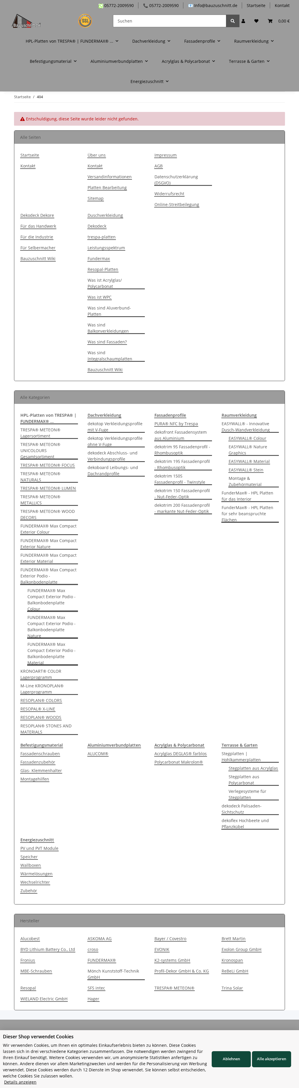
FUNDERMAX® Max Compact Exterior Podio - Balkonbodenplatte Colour (51, 600)
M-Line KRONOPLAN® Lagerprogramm (42, 689)
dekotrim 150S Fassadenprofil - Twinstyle (179, 479)
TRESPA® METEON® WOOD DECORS (47, 514)
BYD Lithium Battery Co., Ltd (47, 949)
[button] (243, 21)
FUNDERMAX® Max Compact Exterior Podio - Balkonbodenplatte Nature (51, 627)
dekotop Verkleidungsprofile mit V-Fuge (115, 427)
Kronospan (232, 960)
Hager (93, 998)
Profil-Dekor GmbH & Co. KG (181, 971)
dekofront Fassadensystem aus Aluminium (180, 435)
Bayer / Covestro (170, 938)
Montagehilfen (34, 779)
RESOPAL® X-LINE (37, 709)
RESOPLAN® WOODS (40, 717)
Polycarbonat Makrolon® (178, 762)
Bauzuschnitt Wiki (37, 258)
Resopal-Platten (103, 269)
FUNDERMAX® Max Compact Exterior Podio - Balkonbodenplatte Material (51, 653)
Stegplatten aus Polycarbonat (244, 780)
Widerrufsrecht (169, 193)
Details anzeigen (20, 1082)
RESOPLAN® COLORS (41, 700)
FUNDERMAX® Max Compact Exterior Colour (48, 529)
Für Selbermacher (37, 247)
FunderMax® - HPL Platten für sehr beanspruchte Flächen (247, 514)
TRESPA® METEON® (174, 988)
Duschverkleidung (105, 215)
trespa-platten (102, 237)
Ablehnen (231, 1058)
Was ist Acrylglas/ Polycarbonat (105, 283)
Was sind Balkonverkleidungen (108, 328)
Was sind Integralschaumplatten (110, 355)
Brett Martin (234, 938)
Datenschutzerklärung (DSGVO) (176, 180)
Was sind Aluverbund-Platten (109, 311)
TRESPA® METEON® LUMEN (48, 488)
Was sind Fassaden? (107, 342)
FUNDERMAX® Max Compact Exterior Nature (48, 543)
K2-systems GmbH (172, 960)
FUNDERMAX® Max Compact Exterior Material (48, 558)
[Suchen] (232, 21)
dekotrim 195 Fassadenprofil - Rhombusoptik (182, 464)
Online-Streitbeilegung (176, 204)
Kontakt (282, 5)
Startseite (256, 5)
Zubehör (28, 890)
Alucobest (30, 938)
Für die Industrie (36, 237)
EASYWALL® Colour (247, 438)
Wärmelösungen (36, 873)
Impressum (165, 155)
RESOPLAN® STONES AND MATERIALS (46, 729)
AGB (158, 166)
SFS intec (96, 988)
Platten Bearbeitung (107, 187)
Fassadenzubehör (37, 762)
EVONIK (161, 949)
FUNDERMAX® (102, 960)
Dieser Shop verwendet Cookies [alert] (38, 1036)
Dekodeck (97, 226)
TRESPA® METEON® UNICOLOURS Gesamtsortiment (40, 450)
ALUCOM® (98, 753)
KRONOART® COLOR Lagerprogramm (40, 674)
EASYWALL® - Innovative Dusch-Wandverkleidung (246, 427)
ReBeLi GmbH (235, 971)
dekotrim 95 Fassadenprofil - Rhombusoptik (182, 450)
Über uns (97, 155)
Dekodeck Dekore (37, 215)
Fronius (27, 960)
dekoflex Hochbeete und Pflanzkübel (245, 823)
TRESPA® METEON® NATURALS (40, 476)
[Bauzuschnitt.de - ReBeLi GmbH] (55, 21)
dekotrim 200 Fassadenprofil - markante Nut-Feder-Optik (182, 508)
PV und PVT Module (39, 848)
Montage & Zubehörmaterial (245, 481)
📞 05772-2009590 (161, 5)
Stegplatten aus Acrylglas (253, 768)
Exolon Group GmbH (241, 949)
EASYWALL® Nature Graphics (248, 450)
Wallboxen (30, 865)
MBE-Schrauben (36, 971)
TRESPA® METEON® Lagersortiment (40, 433)
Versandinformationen (110, 176)
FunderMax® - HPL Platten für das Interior (247, 496)
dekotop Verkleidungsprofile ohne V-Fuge (115, 441)
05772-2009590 (118, 5)
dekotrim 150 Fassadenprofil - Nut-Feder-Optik (182, 493)
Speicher (29, 856)
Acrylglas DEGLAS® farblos (180, 753)
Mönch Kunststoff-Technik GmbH (113, 974)
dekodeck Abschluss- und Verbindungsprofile (113, 456)
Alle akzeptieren (271, 1058)
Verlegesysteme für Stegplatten (247, 794)
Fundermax (99, 258)
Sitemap (96, 198)
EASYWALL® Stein (246, 470)
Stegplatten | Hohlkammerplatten (241, 756)
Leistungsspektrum (106, 247)
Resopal (28, 988)
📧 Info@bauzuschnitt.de (212, 5)
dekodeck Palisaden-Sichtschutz (242, 809)
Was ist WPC (100, 297)
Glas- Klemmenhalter (41, 770)
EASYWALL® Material (249, 461)
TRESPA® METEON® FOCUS (47, 465)
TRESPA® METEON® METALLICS (40, 500)
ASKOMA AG (100, 938)
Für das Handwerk (38, 226)
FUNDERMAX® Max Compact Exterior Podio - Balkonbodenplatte (48, 576)
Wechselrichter (35, 882)
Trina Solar (232, 988)
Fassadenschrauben (40, 753)
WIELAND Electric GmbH (43, 998)
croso (93, 949)
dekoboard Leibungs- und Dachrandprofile (113, 470)
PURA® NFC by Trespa (176, 423)
